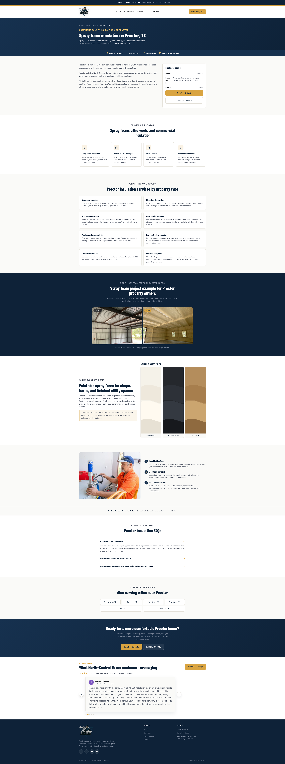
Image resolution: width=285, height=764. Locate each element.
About (118, 12)
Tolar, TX (121, 609)
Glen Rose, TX (153, 602)
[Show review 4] (91, 714)
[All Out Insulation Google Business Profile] (97, 751)
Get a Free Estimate (184, 93)
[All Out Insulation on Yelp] (92, 751)
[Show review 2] (88, 714)
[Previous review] (81, 694)
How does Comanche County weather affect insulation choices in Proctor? (142, 566)
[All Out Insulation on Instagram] (86, 751)
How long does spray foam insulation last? (142, 558)
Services (128, 12)
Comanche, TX (110, 602)
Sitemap (203, 760)
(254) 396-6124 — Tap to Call (129, 2)
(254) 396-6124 (182, 729)
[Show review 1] (86, 714)
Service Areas (142, 12)
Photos (156, 12)
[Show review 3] (89, 714)
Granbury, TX (174, 602)
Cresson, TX (164, 609)
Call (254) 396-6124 (184, 100)
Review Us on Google (195, 667)
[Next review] (179, 694)
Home (81, 25)
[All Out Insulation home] (84, 12)
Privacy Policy (194, 760)
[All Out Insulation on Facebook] (81, 751)
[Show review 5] (93, 714)
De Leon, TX (132, 602)
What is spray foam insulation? (142, 541)
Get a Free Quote (197, 12)
